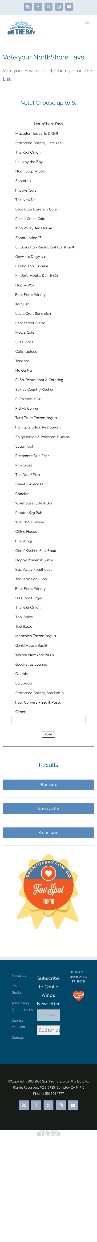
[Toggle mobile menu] (87, 22)
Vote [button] (48, 734)
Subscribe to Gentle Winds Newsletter (48, 991)
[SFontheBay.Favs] (48, 897)
